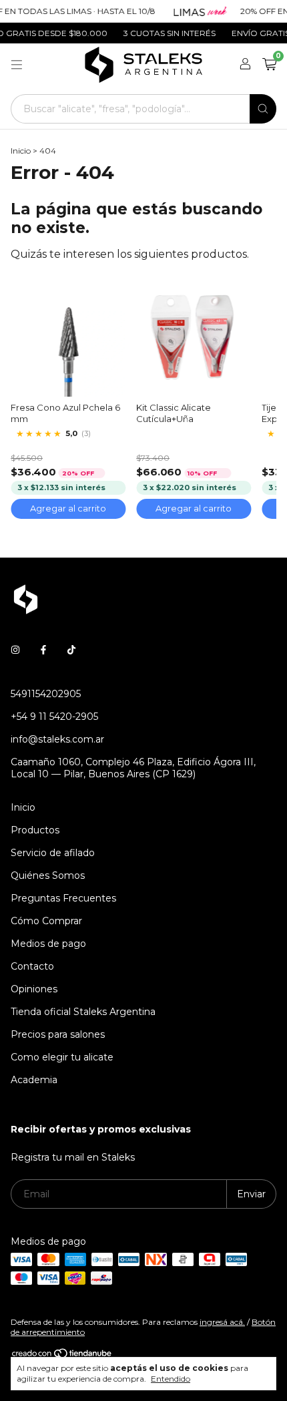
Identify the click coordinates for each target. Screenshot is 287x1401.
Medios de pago (48, 944)
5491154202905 (46, 694)
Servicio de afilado (53, 853)
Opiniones (34, 989)
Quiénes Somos (48, 875)
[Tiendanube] (62, 1356)
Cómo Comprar (46, 921)
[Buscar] (263, 109)
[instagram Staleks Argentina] (15, 650)
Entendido (170, 1379)
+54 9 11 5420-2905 (54, 717)
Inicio (21, 151)
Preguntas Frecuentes (63, 898)
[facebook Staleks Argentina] (43, 650)
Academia (34, 1080)
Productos (35, 830)
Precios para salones (58, 1034)
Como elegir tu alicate (62, 1057)
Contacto (32, 966)
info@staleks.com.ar (57, 739)
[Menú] (17, 65)
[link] (68, 433)
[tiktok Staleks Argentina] (71, 650)
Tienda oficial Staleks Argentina (83, 1012)
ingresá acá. (222, 1322)
